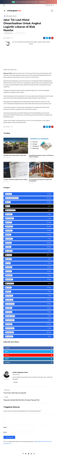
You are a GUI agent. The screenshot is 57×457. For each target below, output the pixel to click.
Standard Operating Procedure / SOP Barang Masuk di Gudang (41, 156)
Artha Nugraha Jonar (9, 33)
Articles (16, 382)
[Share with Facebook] (44, 38)
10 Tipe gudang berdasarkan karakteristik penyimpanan (40, 180)
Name (5, 427)
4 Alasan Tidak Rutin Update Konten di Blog (15, 179)
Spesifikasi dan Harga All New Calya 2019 (14, 155)
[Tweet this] (47, 38)
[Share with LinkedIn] (49, 38)
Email (5, 432)
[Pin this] (52, 38)
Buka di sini (42, 2)
